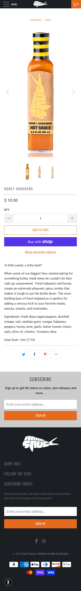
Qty (6, 209)
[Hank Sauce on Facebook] (37, 541)
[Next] (73, 92)
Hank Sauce (29, 553)
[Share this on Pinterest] (45, 354)
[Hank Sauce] (40, 4)
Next (48, 20)
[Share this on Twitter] (23, 354)
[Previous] (8, 92)
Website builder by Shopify (53, 553)
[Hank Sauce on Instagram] (44, 541)
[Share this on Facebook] (34, 354)
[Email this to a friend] (56, 354)
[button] (8, 582)
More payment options (40, 252)
